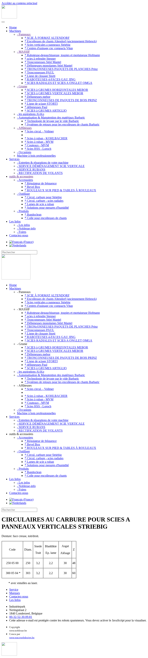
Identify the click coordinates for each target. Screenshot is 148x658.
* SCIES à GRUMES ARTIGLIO (46, 110)
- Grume (22, 86)
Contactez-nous (18, 235)
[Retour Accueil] (9, 17)
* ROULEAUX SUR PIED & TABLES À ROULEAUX (60, 190)
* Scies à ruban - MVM (39, 141)
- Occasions (24, 152)
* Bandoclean (33, 214)
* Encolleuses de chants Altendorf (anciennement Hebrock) (61, 41)
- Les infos (23, 225)
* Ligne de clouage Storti (40, 76)
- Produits (23, 211)
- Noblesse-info (26, 228)
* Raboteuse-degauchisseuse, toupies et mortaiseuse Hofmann (62, 55)
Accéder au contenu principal (19, 3)
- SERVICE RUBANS (31, 169)
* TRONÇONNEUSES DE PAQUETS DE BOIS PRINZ (61, 100)
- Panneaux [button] (24, 292)
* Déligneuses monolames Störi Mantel (48, 65)
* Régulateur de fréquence (41, 183)
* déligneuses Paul (36, 107)
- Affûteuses (24, 128)
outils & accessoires (21, 176)
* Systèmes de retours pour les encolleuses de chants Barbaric (62, 124)
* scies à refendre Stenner (40, 58)
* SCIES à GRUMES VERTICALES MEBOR (54, 93)
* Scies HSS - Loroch (38, 148)
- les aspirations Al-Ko (30, 114)
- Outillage (23, 193)
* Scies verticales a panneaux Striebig (47, 44)
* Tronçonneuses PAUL (39, 72)
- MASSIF (23, 51)
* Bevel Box (32, 186)
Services (14, 159)
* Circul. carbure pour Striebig (43, 197)
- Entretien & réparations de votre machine (42, 162)
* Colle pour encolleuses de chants (46, 218)
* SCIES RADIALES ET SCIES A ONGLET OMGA (58, 83)
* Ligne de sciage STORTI (41, 103)
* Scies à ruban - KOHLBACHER (46, 138)
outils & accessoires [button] (21, 434)
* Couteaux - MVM (37, 145)
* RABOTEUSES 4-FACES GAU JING (50, 79)
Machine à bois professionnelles (36, 155)
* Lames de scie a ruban (39, 204)
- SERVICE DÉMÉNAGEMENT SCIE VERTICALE (51, 166)
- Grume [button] (22, 344)
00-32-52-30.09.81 (20, 617)
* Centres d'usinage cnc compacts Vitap (49, 48)
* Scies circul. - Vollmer (39, 131)
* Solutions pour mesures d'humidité (47, 207)
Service (13, 589)
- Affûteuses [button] (24, 385)
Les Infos (15, 221)
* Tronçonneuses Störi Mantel (43, 62)
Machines (15, 31)
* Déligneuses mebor (37, 96)
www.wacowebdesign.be (21, 637)
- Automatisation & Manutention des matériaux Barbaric (51, 117)
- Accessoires (25, 180)
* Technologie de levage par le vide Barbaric (52, 121)
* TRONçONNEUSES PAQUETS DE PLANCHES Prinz (61, 69)
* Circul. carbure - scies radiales (44, 200)
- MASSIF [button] (23, 309)
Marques (14, 593)
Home (13, 27)
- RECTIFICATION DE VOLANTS (40, 173)
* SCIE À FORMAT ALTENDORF (47, 37)
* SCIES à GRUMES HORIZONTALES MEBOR (56, 89)
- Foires (21, 232)
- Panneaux (24, 34)
